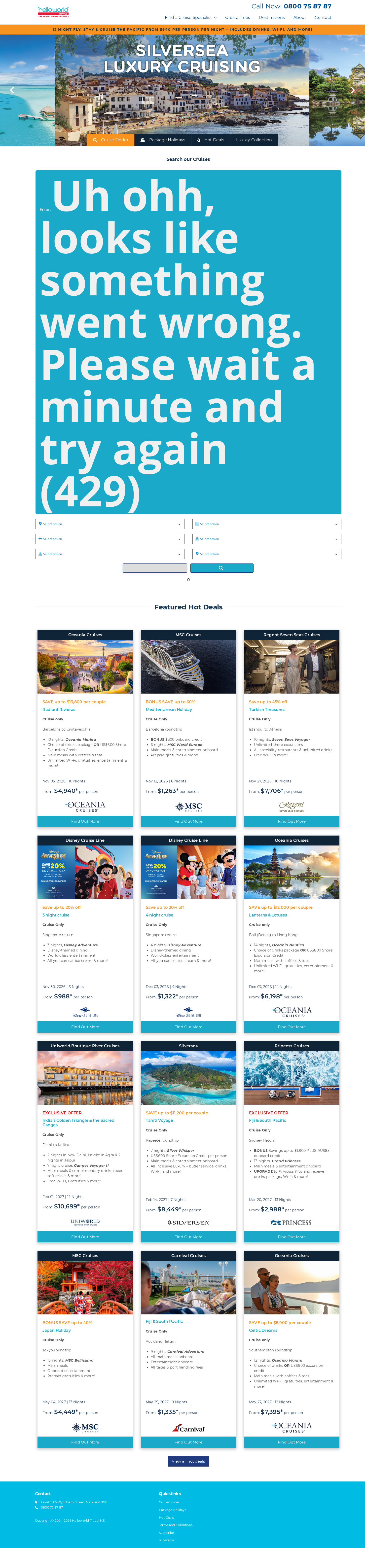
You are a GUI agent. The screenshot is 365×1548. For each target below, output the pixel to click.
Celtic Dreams (263, 1330)
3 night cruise (56, 915)
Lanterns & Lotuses (268, 915)
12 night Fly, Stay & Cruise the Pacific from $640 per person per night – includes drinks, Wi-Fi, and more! (182, 29)
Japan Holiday (56, 1330)
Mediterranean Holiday (169, 709)
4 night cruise (159, 915)
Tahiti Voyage (159, 1120)
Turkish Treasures (267, 709)
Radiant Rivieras (58, 709)
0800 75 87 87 (307, 6)
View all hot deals (188, 1461)
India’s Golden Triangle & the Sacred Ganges (78, 1122)
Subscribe (166, 1540)
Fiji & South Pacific (267, 1120)
